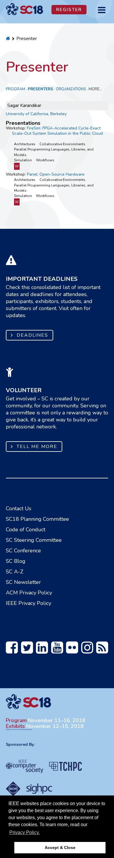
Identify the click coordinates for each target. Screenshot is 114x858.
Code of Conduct (25, 529)
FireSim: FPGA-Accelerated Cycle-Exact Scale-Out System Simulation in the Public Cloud (57, 130)
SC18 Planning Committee (37, 519)
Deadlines (32, 335)
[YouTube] (57, 650)
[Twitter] (27, 650)
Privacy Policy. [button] (24, 832)
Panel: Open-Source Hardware (55, 174)
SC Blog (15, 561)
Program (15, 89)
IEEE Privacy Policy (28, 603)
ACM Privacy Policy (29, 592)
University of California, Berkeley (36, 114)
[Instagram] (87, 650)
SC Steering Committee (34, 540)
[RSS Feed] (102, 650)
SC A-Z (14, 571)
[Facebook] (12, 650)
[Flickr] (72, 650)
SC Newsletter (23, 582)
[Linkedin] (42, 650)
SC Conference (23, 550)
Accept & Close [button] (60, 847)
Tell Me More (37, 446)
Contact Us (18, 508)
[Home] (8, 38)
